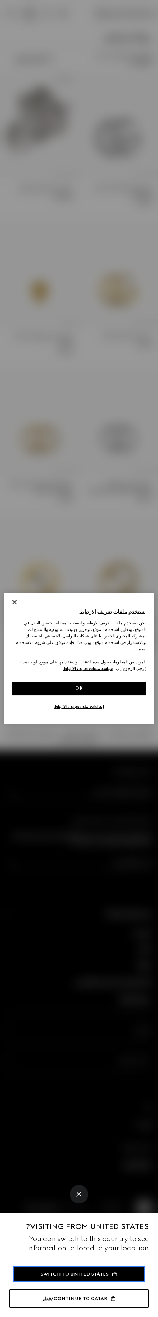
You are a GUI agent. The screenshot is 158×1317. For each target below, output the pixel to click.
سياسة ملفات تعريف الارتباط (88, 668)
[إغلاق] (14, 602)
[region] (79, 658)
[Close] (79, 1194)
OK (79, 688)
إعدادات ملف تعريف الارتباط (79, 706)
